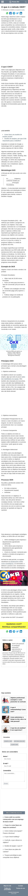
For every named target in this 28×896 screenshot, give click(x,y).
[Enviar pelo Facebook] (10, 13)
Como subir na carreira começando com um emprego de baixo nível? (13, 819)
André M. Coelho (20, 9)
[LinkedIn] (24, 641)
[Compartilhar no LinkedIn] (21, 13)
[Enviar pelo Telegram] (14, 13)
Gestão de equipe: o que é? (13, 846)
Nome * (5, 756)
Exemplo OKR (8, 741)
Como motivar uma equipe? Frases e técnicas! (12, 832)
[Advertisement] (14, 50)
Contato (20, 885)
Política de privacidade (7, 889)
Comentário (7, 770)
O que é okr (14, 744)
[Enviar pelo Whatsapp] (7, 13)
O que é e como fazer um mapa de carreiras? (12, 826)
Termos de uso (20, 888)
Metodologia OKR (19, 741)
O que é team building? (12, 836)
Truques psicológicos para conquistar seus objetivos (12, 856)
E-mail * (5, 763)
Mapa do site (7, 885)
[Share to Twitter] (17, 13)
